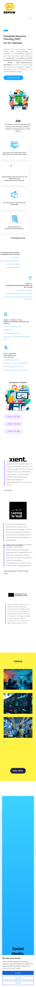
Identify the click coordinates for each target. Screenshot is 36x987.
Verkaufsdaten (9, 330)
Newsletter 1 (12, 416)
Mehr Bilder (18, 770)
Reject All (18, 983)
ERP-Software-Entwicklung (12, 360)
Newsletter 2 (12, 424)
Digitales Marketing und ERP (12, 333)
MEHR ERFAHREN (12, 77)
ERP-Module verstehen (14, 264)
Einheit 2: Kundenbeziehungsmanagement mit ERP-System (19, 285)
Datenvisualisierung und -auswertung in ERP (16, 370)
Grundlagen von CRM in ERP (25, 290)
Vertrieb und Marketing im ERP (13, 326)
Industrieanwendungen (14, 267)
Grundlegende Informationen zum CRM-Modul (20, 293)
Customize (18, 978)
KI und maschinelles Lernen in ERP (14, 366)
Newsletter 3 (13, 431)
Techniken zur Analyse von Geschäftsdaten (16, 363)
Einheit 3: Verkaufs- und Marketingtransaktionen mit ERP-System (17, 321)
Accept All (18, 973)
